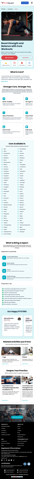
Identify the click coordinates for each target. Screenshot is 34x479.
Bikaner (5, 164)
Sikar (21, 220)
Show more (4, 81)
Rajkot (21, 216)
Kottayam (6, 198)
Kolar (5, 193)
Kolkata (21, 193)
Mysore (21, 207)
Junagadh (6, 187)
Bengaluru (6, 158)
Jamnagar (22, 182)
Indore (21, 178)
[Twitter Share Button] (4, 460)
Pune (21, 213)
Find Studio (9, 57)
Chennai (6, 166)
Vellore (5, 229)
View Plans (25, 57)
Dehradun (6, 169)
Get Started (25, 3)
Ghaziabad (6, 173)
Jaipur (5, 182)
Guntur (21, 173)
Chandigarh (22, 164)
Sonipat (21, 222)
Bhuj (21, 162)
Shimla (21, 218)
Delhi (21, 169)
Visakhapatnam (7, 231)
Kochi (21, 191)
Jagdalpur (22, 180)
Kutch (5, 200)
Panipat (21, 211)
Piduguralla (6, 213)
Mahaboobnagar (8, 205)
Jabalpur (6, 180)
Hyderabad (6, 178)
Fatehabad (22, 171)
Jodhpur (22, 184)
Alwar (21, 151)
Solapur (5, 222)
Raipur (5, 216)
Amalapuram (7, 153)
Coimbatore (23, 166)
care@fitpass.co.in (22, 456)
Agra (5, 149)
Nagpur (5, 209)
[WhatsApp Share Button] (13, 460)
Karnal (21, 189)
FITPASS (3, 9)
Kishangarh (6, 191)
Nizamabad (22, 209)
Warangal (22, 231)
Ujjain (21, 227)
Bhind (5, 160)
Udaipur (5, 227)
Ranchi (5, 218)
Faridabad (6, 171)
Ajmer (5, 151)
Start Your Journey (17, 417)
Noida (5, 211)
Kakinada (22, 187)
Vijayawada (22, 229)
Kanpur (5, 189)
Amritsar (22, 153)
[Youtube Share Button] (9, 460)
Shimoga (6, 220)
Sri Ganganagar (7, 225)
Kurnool (21, 198)
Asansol (6, 155)
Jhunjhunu (6, 184)
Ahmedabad (23, 149)
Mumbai (6, 207)
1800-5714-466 (11, 456)
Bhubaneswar (7, 162)
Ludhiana (6, 202)
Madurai (22, 202)
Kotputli (22, 196)
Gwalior (21, 175)
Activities (10, 9)
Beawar (21, 155)
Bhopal (21, 160)
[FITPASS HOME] (8, 3)
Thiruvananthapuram (25, 225)
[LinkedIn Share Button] (11, 460)
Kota (5, 196)
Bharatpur (22, 158)
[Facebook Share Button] (1, 460)
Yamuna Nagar (7, 234)
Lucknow (22, 200)
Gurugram (6, 175)
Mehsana (22, 205)
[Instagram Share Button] (6, 460)
